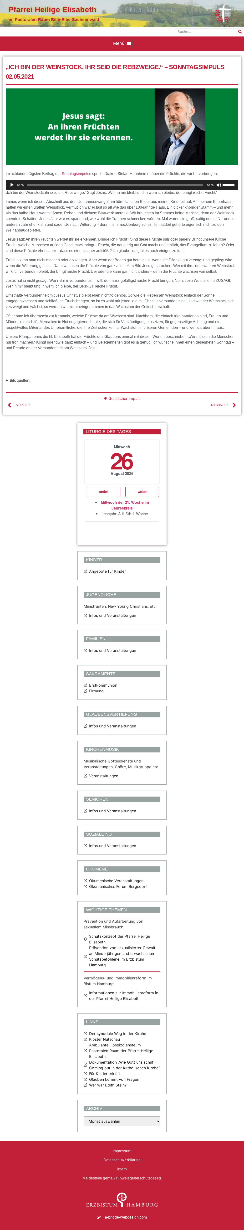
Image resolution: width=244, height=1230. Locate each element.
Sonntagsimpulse (76, 174)
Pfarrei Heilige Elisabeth (53, 9)
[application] (122, 185)
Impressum (122, 1151)
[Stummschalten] (218, 185)
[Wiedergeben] (12, 185)
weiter (142, 491)
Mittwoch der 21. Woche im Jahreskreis (125, 505)
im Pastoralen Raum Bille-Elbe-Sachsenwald (54, 19)
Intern (122, 1169)
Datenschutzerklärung (122, 1160)
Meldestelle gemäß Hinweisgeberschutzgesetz (122, 1178)
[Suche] (240, 32)
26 (121, 460)
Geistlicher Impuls (124, 398)
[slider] (229, 184)
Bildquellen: (20, 380)
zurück (103, 491)
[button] (122, 43)
